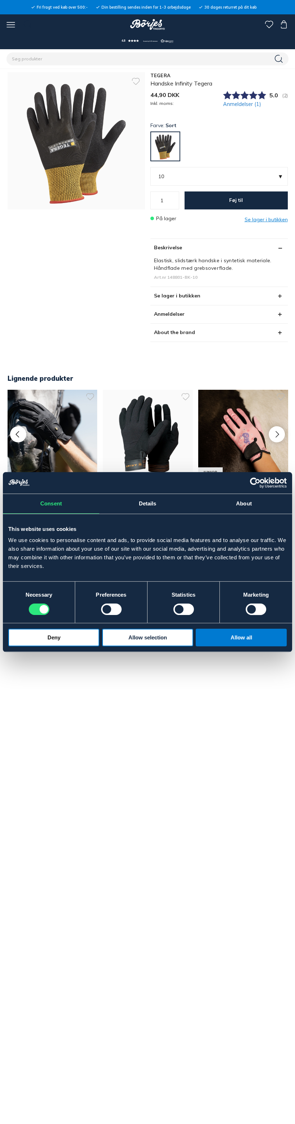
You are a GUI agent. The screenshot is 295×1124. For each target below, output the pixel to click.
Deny (53, 637)
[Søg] (280, 58)
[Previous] (18, 434)
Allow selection (147, 637)
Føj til (236, 200)
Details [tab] (147, 503)
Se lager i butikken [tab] (177, 295)
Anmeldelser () (242, 104)
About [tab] (244, 503)
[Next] (277, 434)
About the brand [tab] (174, 332)
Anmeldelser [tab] (169, 314)
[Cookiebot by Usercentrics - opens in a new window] (255, 482)
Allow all (241, 637)
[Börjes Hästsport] (147, 24)
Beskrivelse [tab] (168, 247)
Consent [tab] (51, 503)
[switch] (111, 609)
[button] (147, 40)
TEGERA (160, 75)
